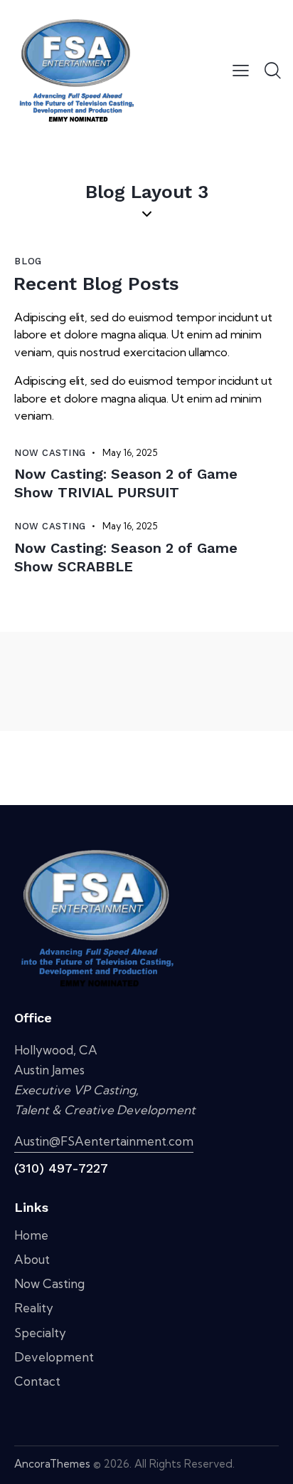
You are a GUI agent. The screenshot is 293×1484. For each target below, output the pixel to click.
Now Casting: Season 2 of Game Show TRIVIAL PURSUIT (126, 483)
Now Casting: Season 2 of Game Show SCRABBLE (126, 557)
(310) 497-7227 (61, 1168)
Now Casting (50, 452)
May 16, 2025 (129, 452)
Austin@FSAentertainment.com (103, 1140)
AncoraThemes (52, 1463)
